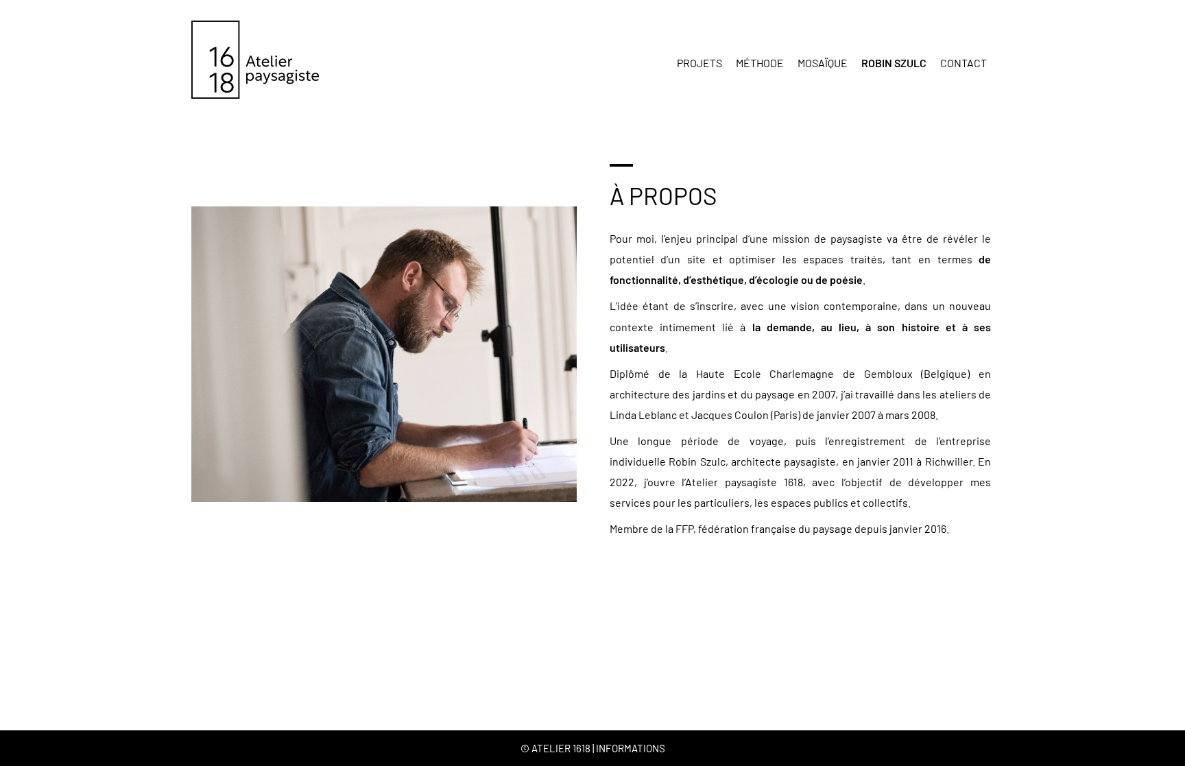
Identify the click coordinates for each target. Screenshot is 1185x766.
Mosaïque (823, 62)
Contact (963, 62)
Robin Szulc (893, 62)
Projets (699, 62)
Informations (630, 748)
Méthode (760, 62)
